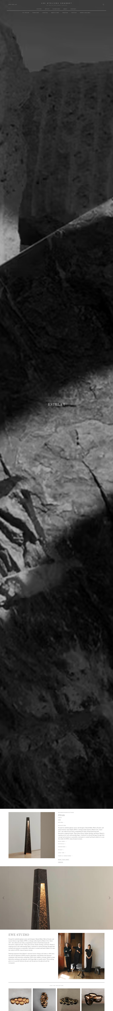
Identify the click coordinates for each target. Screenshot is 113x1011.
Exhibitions (56, 8)
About (65, 8)
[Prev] (3, 898)
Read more (62, 841)
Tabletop (65, 12)
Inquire (60, 862)
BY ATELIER (26, 12)
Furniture (36, 12)
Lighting (45, 12)
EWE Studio (61, 815)
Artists (47, 8)
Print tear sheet (63, 859)
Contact (73, 8)
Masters (39, 8)
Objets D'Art (55, 12)
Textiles (74, 12)
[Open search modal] (103, 4)
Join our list (13, 4)
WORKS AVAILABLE (85, 12)
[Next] (109, 898)
